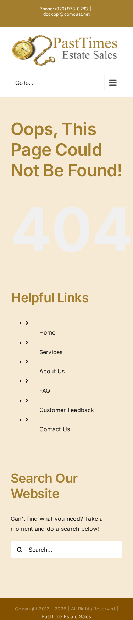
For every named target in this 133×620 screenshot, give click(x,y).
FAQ (44, 390)
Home (47, 332)
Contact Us (54, 429)
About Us (52, 371)
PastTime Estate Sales (66, 616)
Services (51, 352)
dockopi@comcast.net (66, 14)
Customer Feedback (66, 409)
